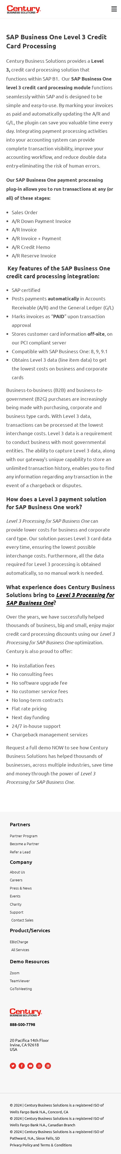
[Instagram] (39, 1066)
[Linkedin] (48, 1066)
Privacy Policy (21, 1144)
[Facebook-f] (22, 1066)
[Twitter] (13, 1066)
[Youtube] (30, 1066)
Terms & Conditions (56, 1144)
